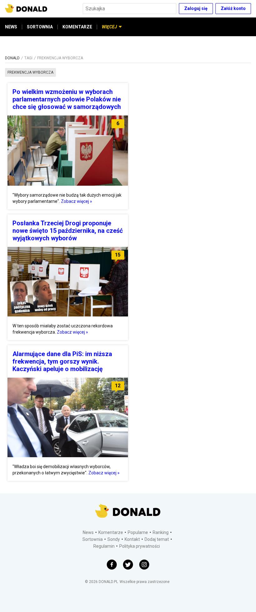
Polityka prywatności (139, 546)
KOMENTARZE (77, 26)
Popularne (138, 532)
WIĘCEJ (109, 26)
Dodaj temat (157, 539)
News (88, 532)
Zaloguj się (196, 8)
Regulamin (104, 546)
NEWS (11, 26)
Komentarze (110, 532)
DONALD (12, 58)
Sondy (113, 539)
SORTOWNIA (40, 26)
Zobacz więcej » (76, 201)
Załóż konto (233, 8)
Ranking (161, 532)
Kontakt (132, 539)
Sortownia (92, 539)
